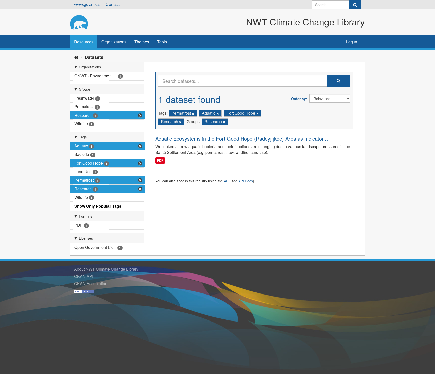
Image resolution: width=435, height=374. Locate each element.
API (226, 180)
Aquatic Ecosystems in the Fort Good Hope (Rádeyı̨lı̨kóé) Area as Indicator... (241, 138)
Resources (83, 42)
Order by (298, 98)
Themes (141, 42)
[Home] (76, 57)
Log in (351, 42)
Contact (113, 4)
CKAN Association (90, 283)
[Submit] (355, 4)
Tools (162, 42)
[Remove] (193, 113)
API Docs (245, 180)
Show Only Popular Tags (97, 206)
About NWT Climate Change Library (106, 269)
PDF (160, 160)
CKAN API (83, 276)
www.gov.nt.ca (87, 4)
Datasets (94, 57)
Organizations (113, 42)
